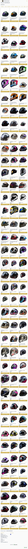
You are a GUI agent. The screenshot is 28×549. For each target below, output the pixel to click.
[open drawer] (1, 1)
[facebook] (10, 534)
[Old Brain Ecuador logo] (2, 1)
